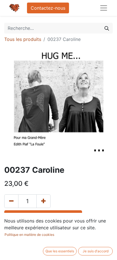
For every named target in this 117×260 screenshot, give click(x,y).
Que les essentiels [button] (59, 251)
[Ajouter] (43, 201)
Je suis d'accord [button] (95, 251)
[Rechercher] (107, 28)
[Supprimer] (11, 201)
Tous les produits (22, 39)
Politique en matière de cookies (29, 234)
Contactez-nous (48, 8)
